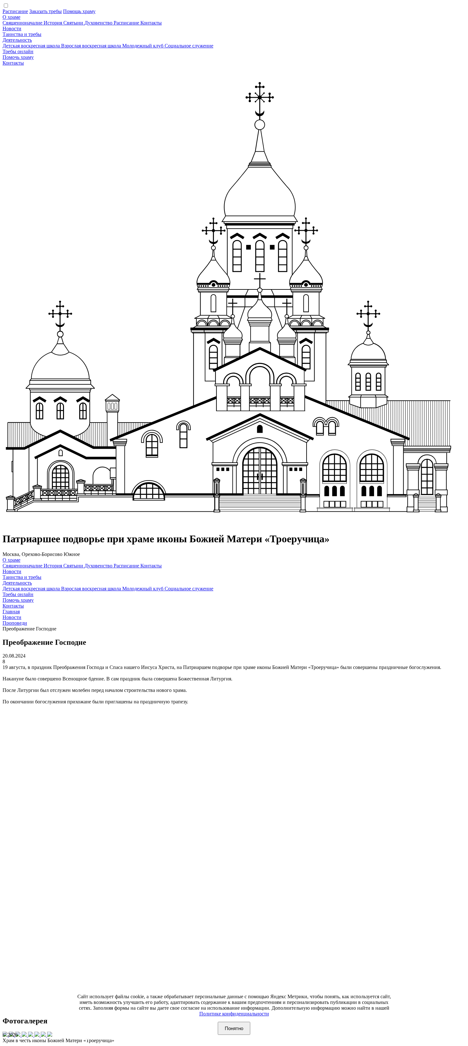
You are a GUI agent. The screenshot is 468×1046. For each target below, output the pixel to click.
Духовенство (99, 22)
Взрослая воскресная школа (91, 45)
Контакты (151, 22)
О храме (11, 17)
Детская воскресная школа (32, 45)
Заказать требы (45, 11)
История (53, 22)
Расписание (15, 11)
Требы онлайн (18, 51)
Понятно (234, 1028)
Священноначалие (23, 22)
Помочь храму (18, 57)
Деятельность (17, 40)
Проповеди (15, 623)
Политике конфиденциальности (234, 1013)
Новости (12, 28)
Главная (11, 611)
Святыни (73, 22)
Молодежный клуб (143, 45)
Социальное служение (189, 45)
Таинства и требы (22, 34)
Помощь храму (79, 11)
